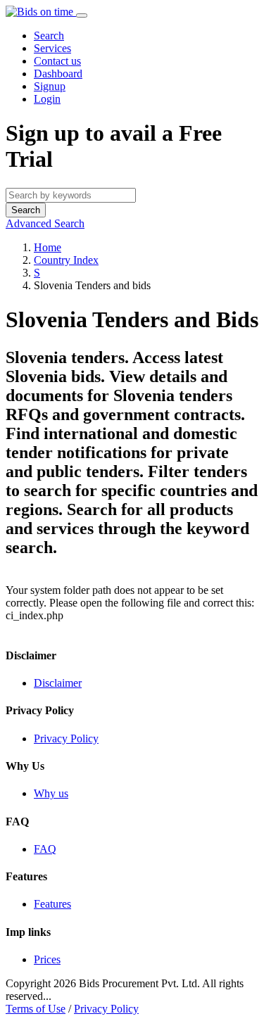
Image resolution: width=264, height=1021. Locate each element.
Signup (49, 86)
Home (47, 247)
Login (47, 99)
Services (52, 48)
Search (49, 36)
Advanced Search (45, 223)
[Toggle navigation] (81, 15)
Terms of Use (35, 1009)
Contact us (57, 61)
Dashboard (58, 74)
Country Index (66, 260)
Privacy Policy (106, 1009)
